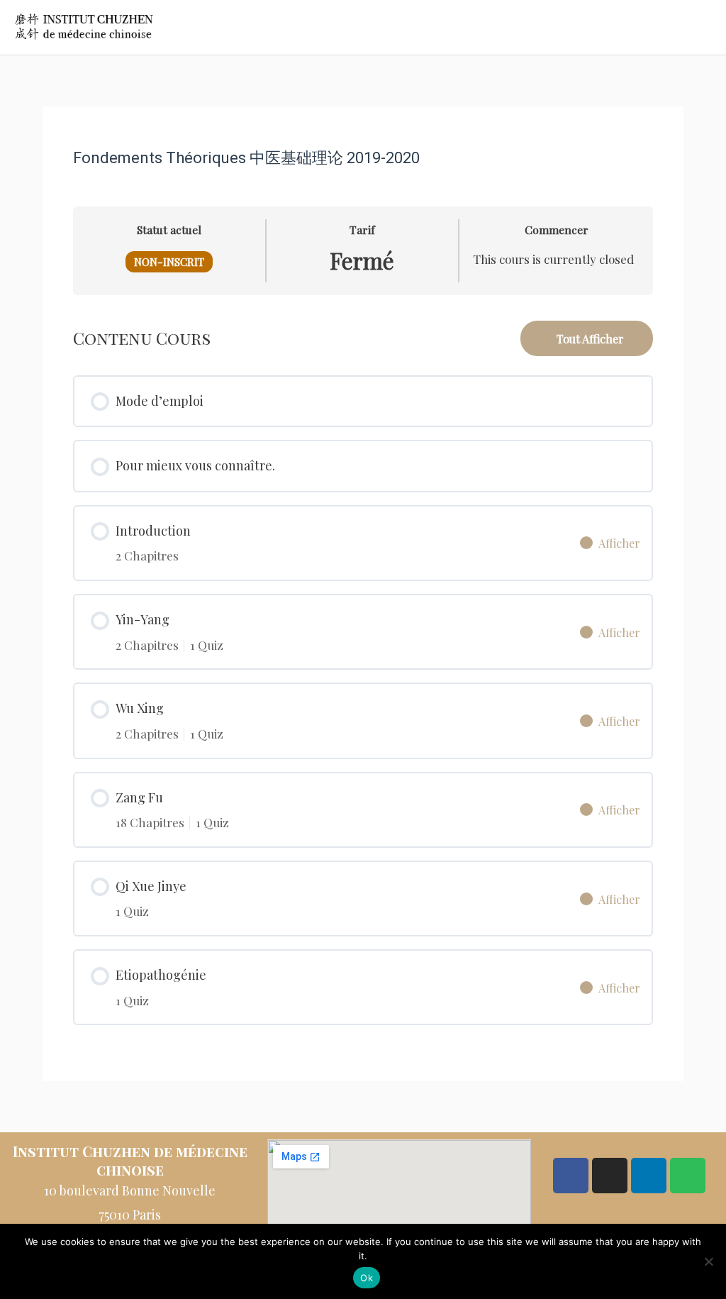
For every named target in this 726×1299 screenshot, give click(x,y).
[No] (708, 1261)
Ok (366, 1277)
